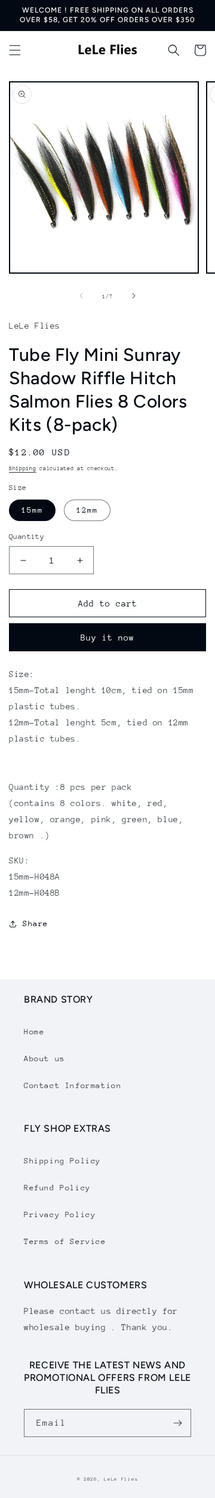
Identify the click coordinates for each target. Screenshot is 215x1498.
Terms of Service (65, 1241)
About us (44, 1058)
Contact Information (72, 1085)
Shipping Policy (62, 1160)
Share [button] (35, 923)
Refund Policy (57, 1187)
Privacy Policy (60, 1214)
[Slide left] (81, 296)
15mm (32, 510)
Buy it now (107, 637)
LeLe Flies (121, 1479)
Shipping (22, 468)
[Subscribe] (177, 1423)
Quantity (26, 536)
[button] (15, 50)
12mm (87, 510)
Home (34, 1031)
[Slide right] (134, 296)
